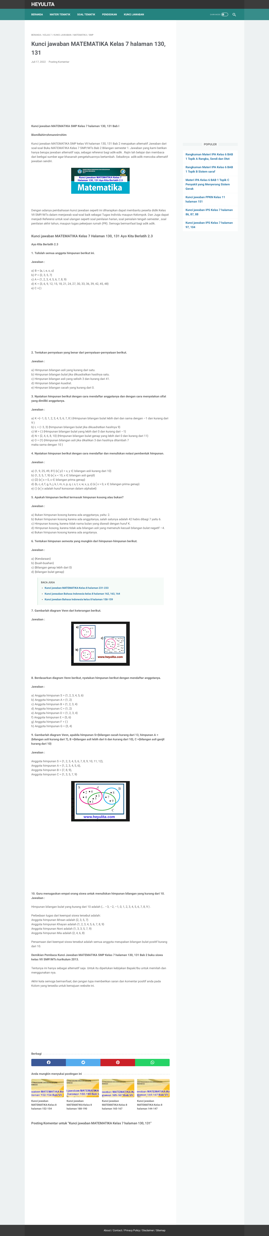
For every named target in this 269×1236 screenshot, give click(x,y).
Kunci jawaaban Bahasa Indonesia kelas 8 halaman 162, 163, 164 (82, 593)
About (107, 1230)
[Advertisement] (100, 94)
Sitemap (160, 1230)
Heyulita (43, 4)
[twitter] (83, 1062)
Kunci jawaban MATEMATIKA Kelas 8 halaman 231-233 (77, 587)
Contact (117, 1230)
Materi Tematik (60, 14)
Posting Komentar (59, 61)
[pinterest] (117, 1062)
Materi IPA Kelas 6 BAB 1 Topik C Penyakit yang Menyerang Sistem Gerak (208, 184)
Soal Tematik (86, 14)
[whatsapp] (152, 1062)
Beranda (37, 14)
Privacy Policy (132, 1230)
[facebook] (48, 1062)
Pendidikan (109, 14)
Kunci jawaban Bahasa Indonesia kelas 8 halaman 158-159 (79, 599)
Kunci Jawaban (134, 14)
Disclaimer (148, 1230)
